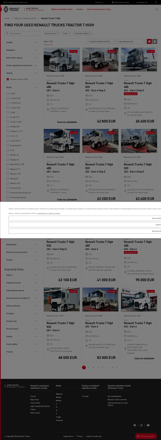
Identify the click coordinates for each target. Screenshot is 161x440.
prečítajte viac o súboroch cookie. (49, 213)
